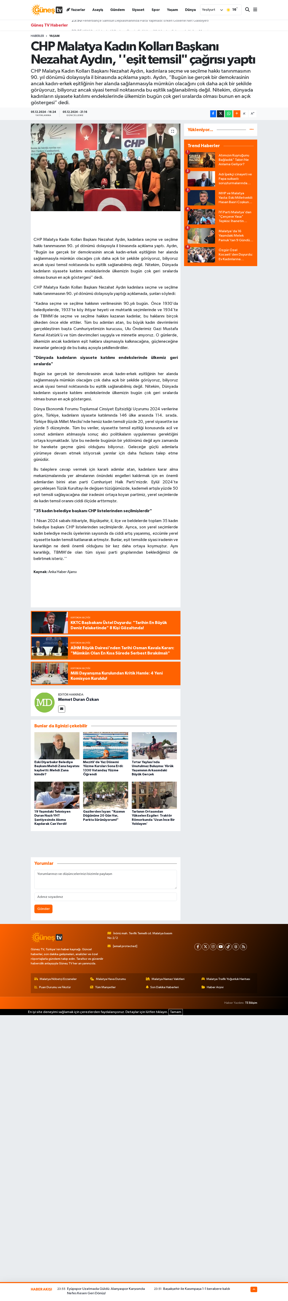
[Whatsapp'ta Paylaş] (228, 113)
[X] (205, 946)
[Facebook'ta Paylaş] (213, 113)
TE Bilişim (251, 1002)
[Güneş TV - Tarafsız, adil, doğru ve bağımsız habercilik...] (46, 9)
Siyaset (138, 10)
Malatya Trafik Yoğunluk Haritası (228, 979)
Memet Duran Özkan (78, 699)
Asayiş (97, 10)
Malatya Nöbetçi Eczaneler (58, 979)
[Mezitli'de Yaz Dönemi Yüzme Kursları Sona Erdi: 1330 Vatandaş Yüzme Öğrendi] (105, 746)
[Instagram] (213, 946)
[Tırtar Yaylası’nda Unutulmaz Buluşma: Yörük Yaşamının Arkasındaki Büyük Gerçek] (154, 746)
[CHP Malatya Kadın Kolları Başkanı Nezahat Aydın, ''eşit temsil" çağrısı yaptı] (106, 167)
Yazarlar (78, 10)
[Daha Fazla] (236, 113)
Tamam (175, 1012)
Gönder (43, 909)
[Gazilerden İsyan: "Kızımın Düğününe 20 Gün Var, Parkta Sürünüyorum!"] (105, 795)
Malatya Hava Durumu (111, 979)
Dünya (190, 10)
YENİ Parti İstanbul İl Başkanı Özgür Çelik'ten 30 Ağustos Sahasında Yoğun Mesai (139, 25)
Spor (156, 10)
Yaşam (172, 10)
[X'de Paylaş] (220, 113)
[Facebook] (197, 946)
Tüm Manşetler (105, 987)
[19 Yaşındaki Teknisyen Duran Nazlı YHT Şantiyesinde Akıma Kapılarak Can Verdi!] (56, 795)
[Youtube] (220, 946)
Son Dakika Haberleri (164, 987)
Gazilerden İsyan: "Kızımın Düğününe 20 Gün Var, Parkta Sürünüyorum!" (104, 815)
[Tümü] (252, 130)
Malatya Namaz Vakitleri (168, 979)
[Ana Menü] (253, 10)
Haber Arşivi (215, 987)
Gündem (117, 10)
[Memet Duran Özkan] (44, 702)
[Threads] (235, 946)
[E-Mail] (61, 709)
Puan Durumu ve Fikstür (55, 987)
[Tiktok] (228, 946)
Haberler (37, 36)
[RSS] (243, 946)
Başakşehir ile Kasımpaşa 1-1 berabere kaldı (196, 1289)
